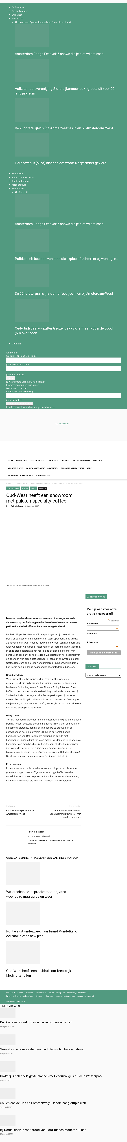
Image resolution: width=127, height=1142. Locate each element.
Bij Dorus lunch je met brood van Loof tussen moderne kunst (43, 1130)
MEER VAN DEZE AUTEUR (61, 857)
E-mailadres (102, 623)
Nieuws (25, 488)
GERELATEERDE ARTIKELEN (25, 857)
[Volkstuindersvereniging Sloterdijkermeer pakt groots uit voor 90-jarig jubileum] (67, 70)
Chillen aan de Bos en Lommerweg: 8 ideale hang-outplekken (43, 1103)
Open (33, 488)
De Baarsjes (18, 7)
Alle (17, 22)
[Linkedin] (31, 518)
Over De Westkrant (14, 992)
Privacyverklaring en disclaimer (22, 384)
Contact (49, 996)
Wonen (65, 460)
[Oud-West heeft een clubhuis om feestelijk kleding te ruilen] (43, 952)
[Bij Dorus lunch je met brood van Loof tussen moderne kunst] (63, 1120)
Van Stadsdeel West (35, 468)
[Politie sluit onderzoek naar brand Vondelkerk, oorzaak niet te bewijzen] (43, 913)
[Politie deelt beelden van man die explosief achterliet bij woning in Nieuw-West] (67, 240)
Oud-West (17, 14)
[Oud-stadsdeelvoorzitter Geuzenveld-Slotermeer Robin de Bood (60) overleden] (67, 310)
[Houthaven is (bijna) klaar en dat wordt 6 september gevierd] (67, 145)
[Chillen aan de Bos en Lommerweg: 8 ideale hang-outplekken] (63, 1093)
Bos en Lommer (20, 10)
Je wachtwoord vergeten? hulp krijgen (25, 381)
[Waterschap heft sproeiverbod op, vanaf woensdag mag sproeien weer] (43, 873)
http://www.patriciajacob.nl (39, 836)
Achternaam (102, 642)
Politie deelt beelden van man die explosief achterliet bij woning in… (66, 259)
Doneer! (90, 468)
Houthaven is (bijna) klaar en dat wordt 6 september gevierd (60, 163)
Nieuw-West (18, 188)
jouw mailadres (14, 400)
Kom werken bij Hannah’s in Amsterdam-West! (20, 812)
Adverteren (52, 468)
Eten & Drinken (37, 460)
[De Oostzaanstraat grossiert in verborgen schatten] (63, 1013)
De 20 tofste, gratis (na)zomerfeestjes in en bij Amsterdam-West (64, 128)
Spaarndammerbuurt (41, 22)
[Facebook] (9, 518)
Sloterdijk (23, 192)
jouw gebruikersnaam (17, 364)
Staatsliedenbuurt (61, 22)
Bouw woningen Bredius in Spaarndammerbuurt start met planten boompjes (65, 814)
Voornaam (92, 633)
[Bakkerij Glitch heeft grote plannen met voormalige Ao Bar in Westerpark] (63, 1066)
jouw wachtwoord (15, 374)
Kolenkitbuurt (19, 184)
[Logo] (29, 455)
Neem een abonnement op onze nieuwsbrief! (75, 996)
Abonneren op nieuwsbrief (20, 475)
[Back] (11, 349)
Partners (29, 992)
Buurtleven (21, 460)
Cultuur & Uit (53, 460)
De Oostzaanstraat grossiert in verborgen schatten (36, 1022)
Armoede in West (15, 468)
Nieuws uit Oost (43, 475)
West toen (97, 460)
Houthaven (24, 22)
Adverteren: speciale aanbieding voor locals (67, 992)
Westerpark (18, 18)
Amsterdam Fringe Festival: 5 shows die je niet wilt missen (59, 54)
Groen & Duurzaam (81, 460)
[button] (117, 444)
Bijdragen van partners (72, 468)
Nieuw (10, 460)
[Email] (23, 518)
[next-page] (17, 169)
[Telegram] (38, 518)
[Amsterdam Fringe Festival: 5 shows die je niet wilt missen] (67, 35)
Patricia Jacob (17, 506)
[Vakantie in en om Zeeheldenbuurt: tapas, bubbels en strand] (63, 1039)
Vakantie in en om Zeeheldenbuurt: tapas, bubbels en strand (42, 1049)
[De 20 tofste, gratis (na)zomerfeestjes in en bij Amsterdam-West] (67, 110)
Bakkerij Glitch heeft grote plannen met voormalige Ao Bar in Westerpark (51, 1076)
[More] (45, 518)
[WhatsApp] (16, 518)
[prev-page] (16, 169)
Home (8, 483)
